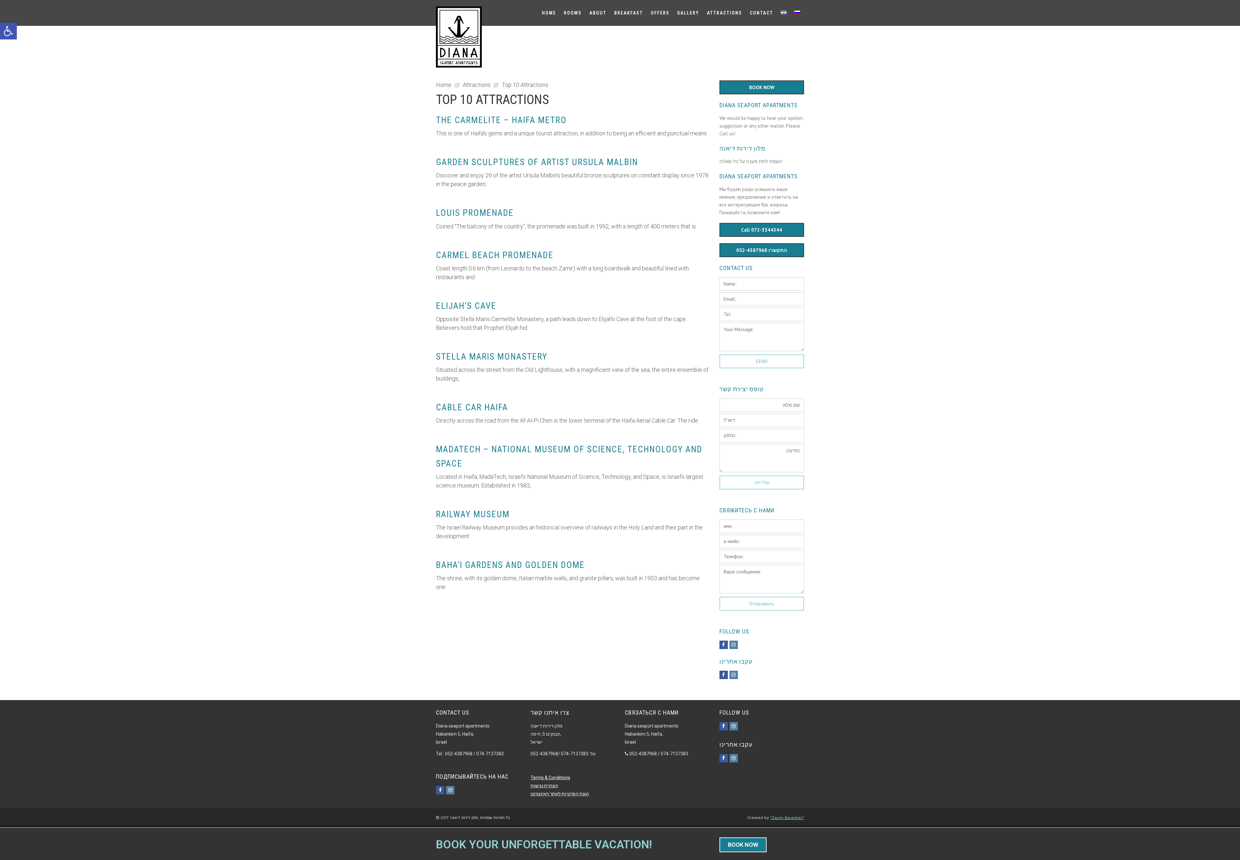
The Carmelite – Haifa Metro (501, 120)
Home (443, 84)
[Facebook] (723, 645)
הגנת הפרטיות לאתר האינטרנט (560, 793)
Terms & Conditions (550, 777)
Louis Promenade (475, 213)
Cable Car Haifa (472, 407)
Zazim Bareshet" (788, 817)
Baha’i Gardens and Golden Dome (510, 565)
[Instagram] (733, 645)
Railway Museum (473, 514)
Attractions (477, 84)
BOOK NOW (743, 844)
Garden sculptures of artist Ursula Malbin (537, 162)
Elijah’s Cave (466, 306)
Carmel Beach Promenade (494, 255)
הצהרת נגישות (544, 785)
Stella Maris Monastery (491, 356)
